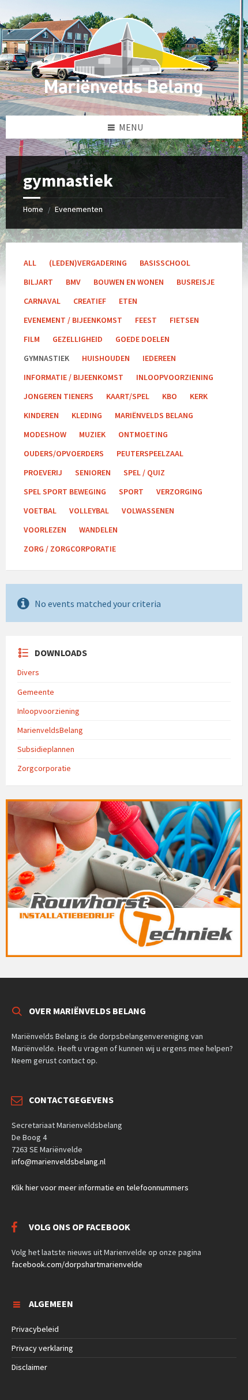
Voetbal (40, 510)
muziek (92, 434)
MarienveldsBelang (50, 730)
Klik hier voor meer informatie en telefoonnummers (100, 1187)
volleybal (89, 510)
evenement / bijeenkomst (73, 320)
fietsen (184, 320)
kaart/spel (127, 396)
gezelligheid (77, 339)
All (30, 263)
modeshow (45, 434)
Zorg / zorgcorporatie (70, 548)
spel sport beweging (65, 491)
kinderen (41, 415)
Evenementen (79, 209)
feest (146, 320)
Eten (128, 301)
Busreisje (195, 282)
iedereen (159, 358)
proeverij (43, 472)
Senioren (93, 472)
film (32, 339)
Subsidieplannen (45, 749)
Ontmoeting (143, 434)
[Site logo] (124, 93)
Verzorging (179, 491)
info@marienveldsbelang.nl (59, 1161)
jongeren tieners (58, 396)
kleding (87, 415)
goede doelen (142, 339)
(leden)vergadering (88, 263)
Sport (131, 491)
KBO (169, 396)
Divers (28, 672)
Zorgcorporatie (44, 768)
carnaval (42, 301)
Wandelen (98, 529)
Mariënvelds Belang (154, 415)
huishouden (106, 358)
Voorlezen (45, 529)
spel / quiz (144, 472)
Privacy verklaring (42, 1348)
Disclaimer (29, 1367)
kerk (199, 396)
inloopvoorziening (174, 377)
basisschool (165, 263)
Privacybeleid (35, 1329)
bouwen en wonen (128, 282)
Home (33, 209)
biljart (38, 282)
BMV (73, 282)
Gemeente (35, 692)
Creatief (89, 301)
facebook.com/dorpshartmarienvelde (77, 1264)
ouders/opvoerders (64, 453)
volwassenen (148, 510)
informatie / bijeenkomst (73, 377)
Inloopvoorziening (48, 711)
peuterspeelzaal (150, 453)
